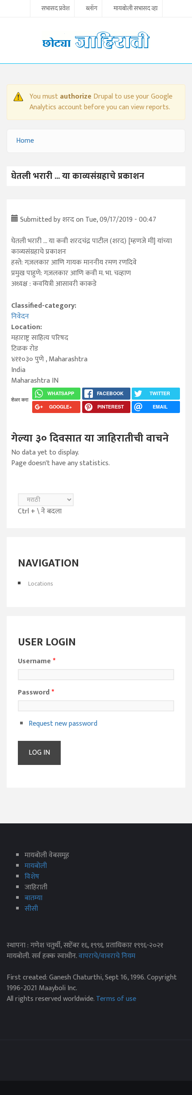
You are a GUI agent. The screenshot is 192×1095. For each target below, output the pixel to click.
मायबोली (36, 866)
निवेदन (20, 316)
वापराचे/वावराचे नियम (107, 956)
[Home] (96, 40)
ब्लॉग (91, 9)
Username (36, 661)
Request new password (63, 724)
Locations (40, 583)
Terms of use (116, 999)
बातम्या (33, 898)
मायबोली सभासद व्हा (135, 9)
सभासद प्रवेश (56, 9)
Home (25, 141)
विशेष (32, 877)
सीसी (31, 909)
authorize (76, 97)
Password (36, 692)
